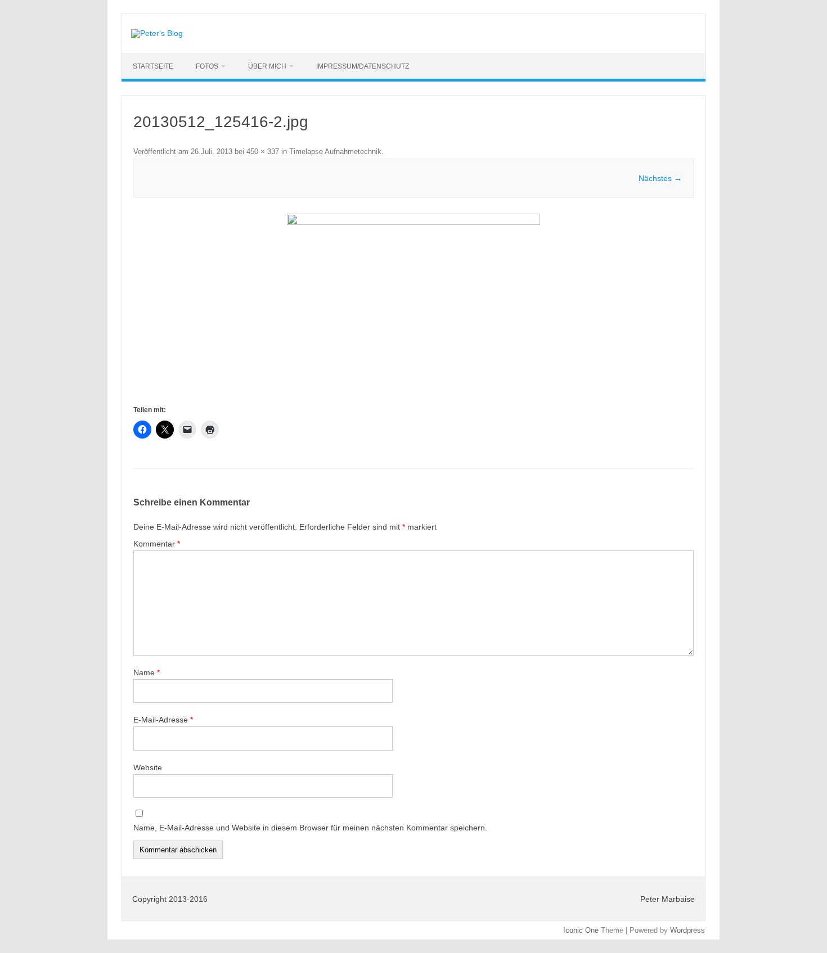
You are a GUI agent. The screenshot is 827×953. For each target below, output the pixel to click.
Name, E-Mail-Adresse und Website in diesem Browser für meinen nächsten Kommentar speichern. (310, 827)
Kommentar (156, 543)
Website (147, 767)
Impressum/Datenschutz (362, 66)
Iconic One (581, 930)
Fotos (207, 66)
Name (146, 672)
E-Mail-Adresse (163, 719)
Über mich (267, 66)
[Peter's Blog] (157, 33)
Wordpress (687, 930)
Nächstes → (660, 178)
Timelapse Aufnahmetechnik (335, 151)
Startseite (153, 66)
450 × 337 (262, 151)
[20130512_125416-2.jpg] (413, 308)
